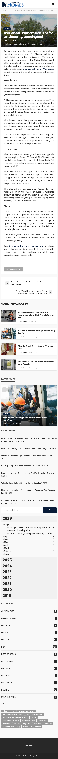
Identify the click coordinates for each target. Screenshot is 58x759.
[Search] (53, 4)
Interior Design (8, 654)
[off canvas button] (46, 4)
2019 (7, 595)
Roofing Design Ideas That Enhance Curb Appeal (20, 466)
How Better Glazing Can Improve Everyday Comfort (36, 331)
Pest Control (7, 661)
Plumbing (5, 668)
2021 (7, 583)
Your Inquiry (29, 745)
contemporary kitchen (11, 720)
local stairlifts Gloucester (43, 724)
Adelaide (6, 711)
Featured (5, 633)
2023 (7, 572)
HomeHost (6, 724)
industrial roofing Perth (22, 724)
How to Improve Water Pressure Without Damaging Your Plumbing (28, 490)
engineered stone (28, 720)
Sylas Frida (7, 44)
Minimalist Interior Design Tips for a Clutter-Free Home (23, 456)
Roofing (5, 690)
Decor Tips (6, 625)
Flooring (5, 640)
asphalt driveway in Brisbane (13, 714)
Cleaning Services (9, 618)
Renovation (6, 683)
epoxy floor (42, 720)
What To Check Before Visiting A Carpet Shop (35, 347)
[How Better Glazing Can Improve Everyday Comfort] (29, 405)
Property (5, 675)
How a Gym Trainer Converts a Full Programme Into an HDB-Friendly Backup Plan (36, 315)
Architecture (7, 611)
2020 (7, 589)
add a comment (15, 269)
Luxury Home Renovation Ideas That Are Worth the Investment (26, 473)
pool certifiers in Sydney (11, 727)
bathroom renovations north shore (15, 717)
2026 (7, 518)
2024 (7, 566)
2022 (7, 577)
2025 (7, 560)
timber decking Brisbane (32, 727)
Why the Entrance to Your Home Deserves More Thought (36, 362)
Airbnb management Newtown (24, 711)
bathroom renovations (35, 714)
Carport (33, 717)
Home (7, 29)
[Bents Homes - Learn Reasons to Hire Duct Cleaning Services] (13, 4)
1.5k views (22, 44)
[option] (29, 405)
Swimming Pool (8, 697)
